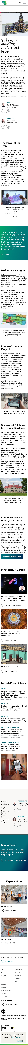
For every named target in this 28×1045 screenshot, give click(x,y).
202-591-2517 (12, 107)
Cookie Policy (16, 1037)
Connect (4, 996)
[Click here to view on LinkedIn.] (3, 111)
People (3, 987)
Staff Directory (6, 990)
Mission (3, 984)
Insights (3, 976)
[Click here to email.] (8, 111)
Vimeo (16, 981)
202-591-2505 (12, 123)
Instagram (17, 975)
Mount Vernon (16, 498)
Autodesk (5, 254)
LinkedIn (17, 973)
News (3, 973)
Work (3, 970)
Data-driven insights (8, 275)
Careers (3, 993)
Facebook (17, 978)
